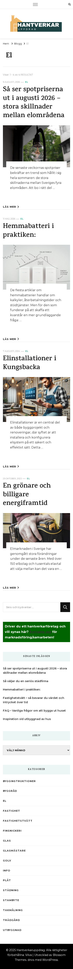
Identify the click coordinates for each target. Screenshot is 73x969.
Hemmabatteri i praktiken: (28, 231)
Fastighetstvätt (18, 820)
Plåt (7, 880)
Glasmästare (14, 850)
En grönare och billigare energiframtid (27, 495)
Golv (7, 860)
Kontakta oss (40, 632)
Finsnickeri (12, 830)
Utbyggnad (12, 930)
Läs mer (9, 206)
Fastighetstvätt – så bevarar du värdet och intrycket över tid (33, 700)
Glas (7, 840)
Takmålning (13, 910)
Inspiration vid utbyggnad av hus (27, 719)
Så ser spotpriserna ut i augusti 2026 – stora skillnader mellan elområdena (33, 103)
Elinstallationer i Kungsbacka (29, 363)
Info (6, 870)
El (26, 82)
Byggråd (10, 790)
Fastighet (11, 810)
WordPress (50, 960)
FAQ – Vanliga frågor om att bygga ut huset (34, 710)
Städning (11, 890)
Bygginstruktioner (19, 781)
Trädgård (11, 920)
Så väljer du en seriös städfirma (25, 681)
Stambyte (11, 900)
